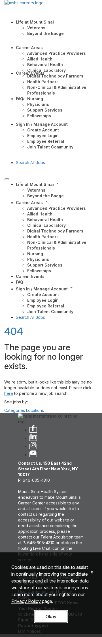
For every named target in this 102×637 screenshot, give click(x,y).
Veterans (36, 27)
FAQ (19, 98)
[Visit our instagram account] (33, 446)
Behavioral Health (45, 64)
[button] (56, 184)
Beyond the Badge (45, 33)
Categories (14, 410)
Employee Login (43, 135)
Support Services (44, 110)
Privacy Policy (26, 601)
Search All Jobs (30, 162)
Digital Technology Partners (55, 76)
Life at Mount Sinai (35, 22)
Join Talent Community (50, 146)
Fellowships (39, 115)
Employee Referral (45, 141)
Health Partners (43, 81)
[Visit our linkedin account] (33, 438)
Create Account (43, 129)
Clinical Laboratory (46, 70)
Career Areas (29, 47)
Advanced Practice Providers (56, 53)
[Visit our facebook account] (33, 430)
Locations (35, 410)
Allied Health (39, 58)
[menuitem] (56, 190)
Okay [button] (51, 616)
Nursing (35, 98)
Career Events (30, 73)
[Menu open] (7, 179)
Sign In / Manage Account (42, 124)
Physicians (38, 104)
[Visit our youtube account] (33, 454)
